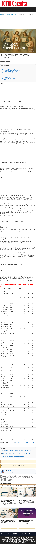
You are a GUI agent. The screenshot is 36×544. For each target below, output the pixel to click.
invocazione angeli (29, 476)
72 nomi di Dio (9, 476)
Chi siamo (2, 533)
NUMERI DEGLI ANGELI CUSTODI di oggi (9, 78)
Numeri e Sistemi (28, 8)
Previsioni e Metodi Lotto (14, 14)
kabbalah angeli (6, 477)
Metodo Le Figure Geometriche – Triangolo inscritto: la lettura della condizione (16, 453)
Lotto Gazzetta (30, 3)
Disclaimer (26, 533)
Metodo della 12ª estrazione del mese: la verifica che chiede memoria (14, 451)
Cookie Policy (15, 533)
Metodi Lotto (13, 8)
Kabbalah (1, 477)
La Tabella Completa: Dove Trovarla (8, 76)
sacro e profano (30, 477)
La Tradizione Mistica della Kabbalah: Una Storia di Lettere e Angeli (14, 68)
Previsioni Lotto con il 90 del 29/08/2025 (7, 479)
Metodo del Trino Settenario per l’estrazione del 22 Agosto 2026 (13, 456)
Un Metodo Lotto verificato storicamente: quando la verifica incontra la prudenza (16, 450)
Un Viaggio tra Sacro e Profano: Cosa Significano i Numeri (12, 73)
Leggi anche (4, 79)
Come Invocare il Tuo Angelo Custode (8, 72)
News (10, 10)
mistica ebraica (11, 477)
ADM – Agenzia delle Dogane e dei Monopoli (19, 542)
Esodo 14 (20, 476)
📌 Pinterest (10, 62)
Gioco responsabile (32, 533)
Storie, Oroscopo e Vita (12, 475)
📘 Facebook (2, 62)
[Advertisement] (18, 22)
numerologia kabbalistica (24, 477)
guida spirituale (24, 476)
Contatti (6, 533)
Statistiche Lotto (20, 8)
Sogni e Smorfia (4, 10)
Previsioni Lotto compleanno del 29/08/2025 (8, 480)
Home (3, 8)
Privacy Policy (10, 533)
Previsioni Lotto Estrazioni (6, 14)
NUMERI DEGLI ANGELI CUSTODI (8, 67)
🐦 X (6, 62)
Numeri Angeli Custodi (16, 477)
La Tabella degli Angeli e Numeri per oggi (9, 71)
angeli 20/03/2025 (16, 476)
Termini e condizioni (21, 533)
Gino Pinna (10, 470)
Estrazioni (6, 8)
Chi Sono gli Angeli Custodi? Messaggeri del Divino (11, 70)
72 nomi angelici (3, 476)
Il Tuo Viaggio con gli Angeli (7, 77)
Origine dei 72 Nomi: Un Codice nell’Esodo (9, 69)
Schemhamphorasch (3, 478)
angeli (12, 476)
